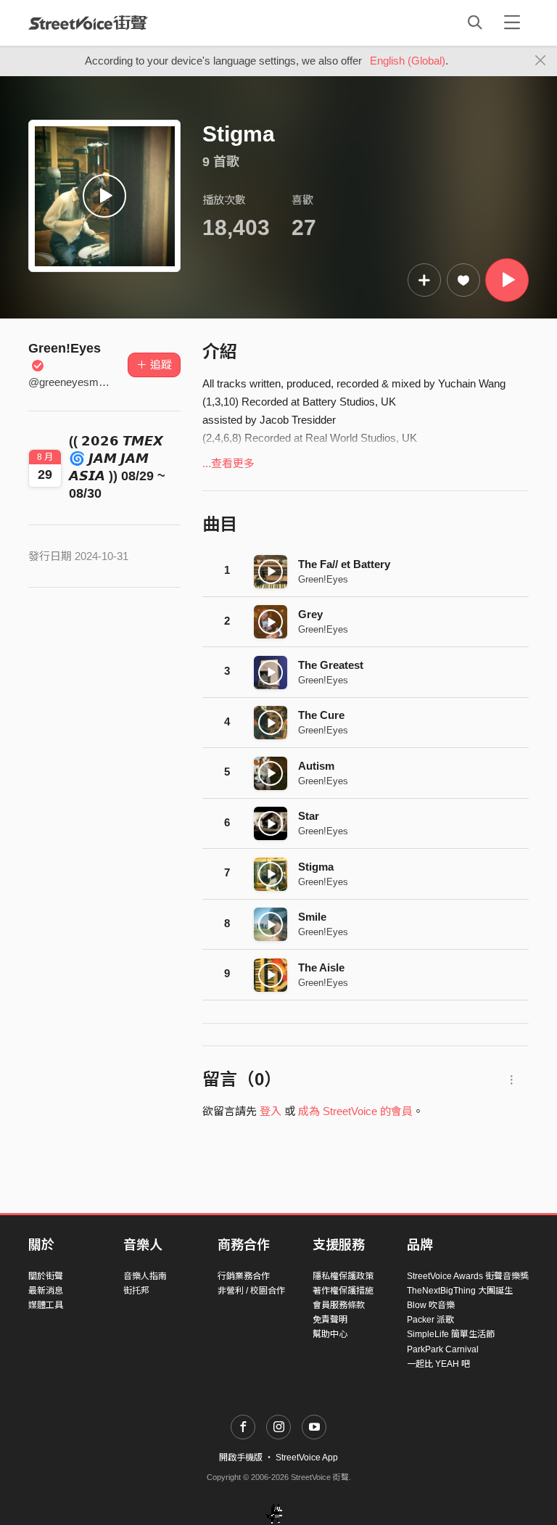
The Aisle (321, 967)
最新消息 (45, 1291)
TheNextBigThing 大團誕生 (460, 1291)
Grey (310, 614)
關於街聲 (45, 1276)
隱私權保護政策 (343, 1276)
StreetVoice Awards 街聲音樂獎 (468, 1276)
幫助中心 (330, 1334)
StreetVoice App (307, 1457)
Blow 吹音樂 (431, 1305)
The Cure (321, 715)
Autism (316, 766)
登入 (270, 1111)
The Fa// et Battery (344, 564)
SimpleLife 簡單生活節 (451, 1334)
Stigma (316, 866)
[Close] (540, 61)
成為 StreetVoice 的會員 (355, 1111)
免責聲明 (330, 1320)
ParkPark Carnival (443, 1349)
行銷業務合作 (244, 1276)
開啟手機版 (241, 1457)
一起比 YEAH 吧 (438, 1364)
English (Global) (407, 60)
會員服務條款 (339, 1305)
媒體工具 (45, 1305)
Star (308, 816)
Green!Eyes (323, 579)
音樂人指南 (145, 1276)
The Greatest (330, 665)
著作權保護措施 (343, 1291)
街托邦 (136, 1291)
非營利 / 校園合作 (251, 1291)
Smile (312, 917)
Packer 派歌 (430, 1320)
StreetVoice (88, 22)
